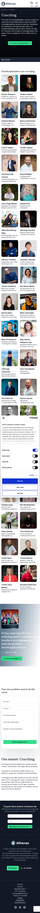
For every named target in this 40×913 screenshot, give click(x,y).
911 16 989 (27, 868)
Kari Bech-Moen (27, 286)
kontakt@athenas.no (20, 893)
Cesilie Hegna (26, 147)
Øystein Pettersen (28, 585)
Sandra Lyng (7, 505)
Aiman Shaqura (8, 94)
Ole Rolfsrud (7, 398)
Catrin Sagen (7, 147)
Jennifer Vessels (27, 260)
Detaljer (31, 475)
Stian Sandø (6, 531)
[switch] (35, 455)
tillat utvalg (20, 487)
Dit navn (6, 701)
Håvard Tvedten (8, 260)
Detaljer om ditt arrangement (12, 729)
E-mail (6, 708)
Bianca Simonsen (27, 121)
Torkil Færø (6, 558)
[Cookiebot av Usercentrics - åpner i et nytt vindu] (30, 418)
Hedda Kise (25, 203)
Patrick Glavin (26, 398)
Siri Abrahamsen (27, 505)
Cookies (20, 898)
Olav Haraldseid (27, 369)
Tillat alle (20, 481)
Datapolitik (20, 900)
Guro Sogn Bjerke (9, 203)
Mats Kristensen (8, 339)
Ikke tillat (20, 493)
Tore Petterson (26, 531)
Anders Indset (26, 94)
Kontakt (13, 868)
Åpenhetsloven (20, 902)
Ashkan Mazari (8, 121)
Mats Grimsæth (27, 313)
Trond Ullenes (26, 558)
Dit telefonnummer (9, 715)
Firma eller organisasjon (11, 722)
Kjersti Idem (6, 313)
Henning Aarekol (27, 230)
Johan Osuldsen (8, 286)
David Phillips (26, 174)
